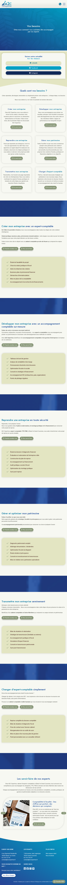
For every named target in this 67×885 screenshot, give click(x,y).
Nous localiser (50, 855)
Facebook (34, 68)
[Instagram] (30, 868)
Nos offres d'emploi (8, 875)
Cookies (51, 881)
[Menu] (64, 4)
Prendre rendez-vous (10, 249)
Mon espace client (51, 853)
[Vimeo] (33, 868)
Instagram (34, 73)
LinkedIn (34, 63)
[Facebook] (28, 868)
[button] (3, 813)
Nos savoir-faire (27, 249)
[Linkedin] (25, 868)
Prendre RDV (59, 881)
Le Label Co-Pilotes (29, 881)
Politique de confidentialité (42, 881)
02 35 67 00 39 (28, 857)
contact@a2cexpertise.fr (9, 859)
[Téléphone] (60, 4)
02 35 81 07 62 (6, 857)
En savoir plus (17, 127)
